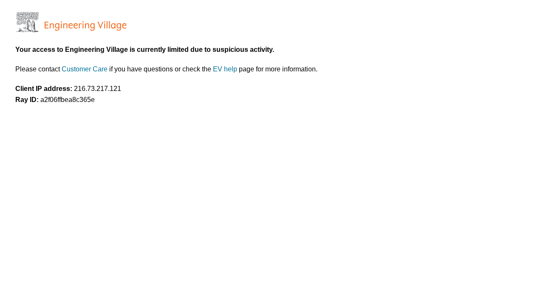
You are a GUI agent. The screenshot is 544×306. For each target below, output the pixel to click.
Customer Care (85, 69)
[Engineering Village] (70, 30)
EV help (226, 69)
